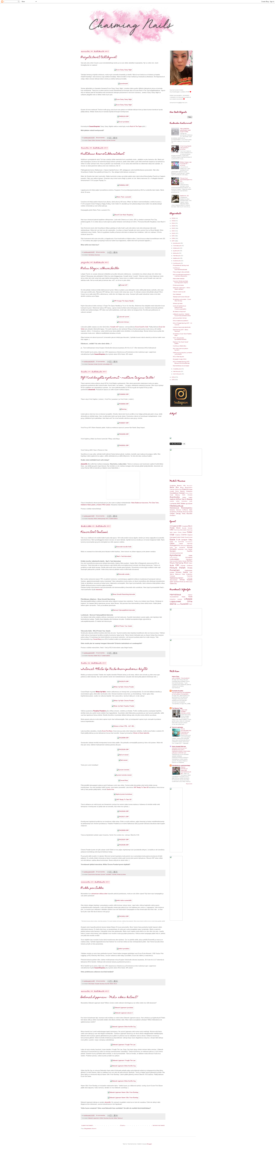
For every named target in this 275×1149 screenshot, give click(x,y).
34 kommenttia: (100, 1115)
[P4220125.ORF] (123, 799)
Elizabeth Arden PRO (179, 359)
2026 (173, 218)
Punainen (175, 570)
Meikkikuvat (174, 508)
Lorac (190, 501)
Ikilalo (184, 497)
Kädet (95, 655)
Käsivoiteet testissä (94, 532)
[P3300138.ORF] (123, 1060)
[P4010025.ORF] (123, 1092)
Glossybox (189, 491)
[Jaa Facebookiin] (114, 138)
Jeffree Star (180, 499)
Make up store (186, 503)
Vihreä (182, 580)
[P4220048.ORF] (123, 706)
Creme (184, 535)
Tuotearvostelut (113, 518)
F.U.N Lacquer (181, 540)
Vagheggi (189, 578)
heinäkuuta (177, 255)
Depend (189, 535)
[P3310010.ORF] (123, 610)
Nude (172, 565)
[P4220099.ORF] (123, 738)
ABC (180, 526)
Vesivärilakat (173, 580)
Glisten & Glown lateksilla (141, 733)
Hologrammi (175, 545)
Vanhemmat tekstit (159, 1125)
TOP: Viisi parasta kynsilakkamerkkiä (179, 338)
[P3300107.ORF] (123, 1013)
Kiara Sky (173, 547)
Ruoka (178, 604)
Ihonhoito (175, 497)
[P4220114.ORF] (123, 780)
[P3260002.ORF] (123, 394)
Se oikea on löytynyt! (179, 311)
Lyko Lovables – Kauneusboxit (181, 678)
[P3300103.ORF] (123, 1007)
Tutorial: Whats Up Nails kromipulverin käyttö (114, 669)
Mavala (184, 561)
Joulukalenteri (174, 596)
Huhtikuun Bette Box (179, 346)
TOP (190, 572)
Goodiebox (174, 493)
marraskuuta (177, 245)
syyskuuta (176, 250)
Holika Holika (188, 493)
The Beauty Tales (177, 708)
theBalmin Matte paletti (88, 505)
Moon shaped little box (179, 746)
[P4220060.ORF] (123, 948)
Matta (115, 1118)
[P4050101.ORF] (123, 70)
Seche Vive (110, 789)
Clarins (176, 489)
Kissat (183, 596)
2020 (173, 233)
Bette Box (174, 487)
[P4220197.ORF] (123, 839)
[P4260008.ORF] (123, 215)
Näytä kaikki (189, 783)
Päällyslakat (188, 570)
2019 (173, 236)
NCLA (99, 655)
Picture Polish (178, 567)
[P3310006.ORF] (123, 594)
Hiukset (97, 983)
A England (174, 526)
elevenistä (91, 389)
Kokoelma (182, 547)
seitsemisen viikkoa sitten (99, 893)
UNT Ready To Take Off (141, 787)
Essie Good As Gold (141, 327)
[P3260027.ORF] (123, 423)
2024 (173, 223)
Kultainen (181, 549)
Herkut (190, 595)
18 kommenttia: (100, 137)
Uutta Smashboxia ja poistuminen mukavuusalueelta (179, 307)
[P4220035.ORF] (123, 687)
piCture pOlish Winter (180, 318)
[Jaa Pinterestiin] (116, 138)
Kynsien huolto (181, 551)
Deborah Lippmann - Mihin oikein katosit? (109, 997)
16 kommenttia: (100, 516)
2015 (173, 379)
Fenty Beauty (180, 491)
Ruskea (172, 572)
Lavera (172, 501)
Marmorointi (174, 561)
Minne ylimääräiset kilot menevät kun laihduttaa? (186, 731)
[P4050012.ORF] (123, 185)
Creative (177, 535)
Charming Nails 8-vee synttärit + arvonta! (186, 147)
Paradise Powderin (99, 711)
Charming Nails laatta (180, 530)
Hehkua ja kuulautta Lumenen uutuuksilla (182, 353)
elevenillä (108, 1102)
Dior (180, 489)
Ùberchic (173, 583)
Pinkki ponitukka (92, 888)
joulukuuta (176, 243)
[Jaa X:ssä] (112, 138)
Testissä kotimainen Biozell (181, 297)
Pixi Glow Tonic (154, 503)
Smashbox (173, 511)
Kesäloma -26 (184, 195)
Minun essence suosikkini (180, 320)
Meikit (95, 518)
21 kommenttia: (100, 653)
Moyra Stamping (176, 563)
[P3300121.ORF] (123, 1097)
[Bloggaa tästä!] (110, 138)
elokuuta (176, 253)
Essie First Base (107, 731)
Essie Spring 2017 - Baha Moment (180, 330)
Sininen (113, 140)
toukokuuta (177, 260)
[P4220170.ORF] (123, 681)
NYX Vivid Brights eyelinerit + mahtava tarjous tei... (182, 275)
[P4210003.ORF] (123, 197)
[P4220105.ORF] (123, 770)
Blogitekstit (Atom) (90, 1128)
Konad (95, 364)
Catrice (172, 489)
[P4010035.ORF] (123, 434)
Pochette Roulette (177, 691)
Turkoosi (172, 576)
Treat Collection (187, 574)
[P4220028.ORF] (123, 830)
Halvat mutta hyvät (179, 292)
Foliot (171, 541)
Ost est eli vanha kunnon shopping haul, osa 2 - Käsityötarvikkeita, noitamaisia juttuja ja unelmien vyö (181, 750)
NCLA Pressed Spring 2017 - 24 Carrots (182, 323)
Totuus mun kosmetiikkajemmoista (186, 179)
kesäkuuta (176, 258)
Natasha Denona (175, 510)
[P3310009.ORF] (123, 626)
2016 (173, 377)
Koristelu (103, 140)
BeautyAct (189, 485)
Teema (172, 574)
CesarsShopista (94, 126)
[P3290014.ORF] (123, 322)
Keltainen (189, 545)
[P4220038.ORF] (123, 700)
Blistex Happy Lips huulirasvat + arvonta (185, 163)
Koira (190, 597)
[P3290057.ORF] (123, 317)
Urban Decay (175, 513)
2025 (173, 221)
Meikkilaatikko (186, 508)
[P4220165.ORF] (123, 811)
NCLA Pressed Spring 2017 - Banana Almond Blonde (181, 362)
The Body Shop (181, 511)
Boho (182, 487)
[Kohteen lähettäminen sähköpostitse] (108, 138)
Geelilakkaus (189, 541)
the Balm (173, 515)
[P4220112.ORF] (123, 775)
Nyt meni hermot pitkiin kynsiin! (180, 349)
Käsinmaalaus (173, 557)
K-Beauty (188, 499)
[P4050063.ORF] (123, 105)
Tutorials (114, 874)
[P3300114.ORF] (123, 1066)
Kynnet (108, 140)
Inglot (190, 497)
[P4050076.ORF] (123, 99)
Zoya (190, 581)
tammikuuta (177, 374)
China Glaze (182, 532)
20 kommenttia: (100, 981)
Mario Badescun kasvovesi (139, 503)
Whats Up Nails (101, 692)
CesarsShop (97, 639)
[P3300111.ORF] (123, 1026)
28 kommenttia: (100, 252)
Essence (185, 489)
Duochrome (91, 874)
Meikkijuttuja (101, 518)
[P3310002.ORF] (123, 547)
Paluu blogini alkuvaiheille (100, 268)
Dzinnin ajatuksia (177, 727)
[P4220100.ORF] (123, 749)
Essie (89, 140)
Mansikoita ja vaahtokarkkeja (181, 765)
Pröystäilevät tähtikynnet (99, 57)
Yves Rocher (187, 513)
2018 (173, 238)
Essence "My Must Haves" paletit (180, 342)
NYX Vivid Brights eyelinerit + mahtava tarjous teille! (118, 378)
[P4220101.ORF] (123, 755)
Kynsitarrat (175, 555)
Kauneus (97, 140)
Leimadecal (188, 557)
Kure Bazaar (188, 549)
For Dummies (179, 541)
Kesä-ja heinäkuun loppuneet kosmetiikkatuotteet (186, 770)
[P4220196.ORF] (123, 845)
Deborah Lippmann (93, 1118)
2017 (173, 241)
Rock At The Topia (135, 126)
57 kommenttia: (100, 872)
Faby (190, 540)
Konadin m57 (114, 327)
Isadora (172, 499)
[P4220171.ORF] (123, 816)
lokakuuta (176, 248)
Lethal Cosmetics (181, 501)
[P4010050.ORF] (123, 1081)
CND (89, 983)
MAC (178, 503)
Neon (190, 563)
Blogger (149, 1144)
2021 (173, 231)
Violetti (189, 580)
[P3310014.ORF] (123, 574)
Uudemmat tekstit (87, 1125)
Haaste (181, 543)
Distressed (173, 537)
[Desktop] (123, 409)
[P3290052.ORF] (123, 285)
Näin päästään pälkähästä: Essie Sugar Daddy (185, 130)
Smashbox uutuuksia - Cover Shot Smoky (182, 300)
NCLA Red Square (178, 356)
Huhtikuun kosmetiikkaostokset (102, 154)
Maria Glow (175, 676)
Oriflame (185, 510)
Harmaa (189, 543)
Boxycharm (188, 487)
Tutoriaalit (108, 874)
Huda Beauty (175, 495)
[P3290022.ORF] (123, 301)
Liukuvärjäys (106, 364)
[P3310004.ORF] (123, 556)
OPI (111, 364)
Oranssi (183, 565)
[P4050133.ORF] (123, 116)
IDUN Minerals (187, 495)
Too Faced (189, 511)
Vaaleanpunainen (176, 578)
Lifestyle (188, 599)
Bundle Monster (187, 528)
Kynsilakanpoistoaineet (176, 553)
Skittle (185, 572)
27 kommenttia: (100, 361)
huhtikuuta (177, 263)
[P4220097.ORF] (123, 726)
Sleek (190, 510)
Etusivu (122, 1125)
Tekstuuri (120, 1118)
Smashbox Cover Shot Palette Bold (182, 334)
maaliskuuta (177, 369)
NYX (107, 518)
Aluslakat (185, 526)
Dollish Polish (180, 537)
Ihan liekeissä (177, 294)
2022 (173, 228)
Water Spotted (174, 581)
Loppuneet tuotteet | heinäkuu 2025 (185, 711)
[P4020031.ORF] (123, 445)
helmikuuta (177, 371)
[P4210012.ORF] (123, 916)
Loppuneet (175, 601)
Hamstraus (91, 255)
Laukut (180, 599)
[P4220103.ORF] (123, 760)
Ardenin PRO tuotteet (103, 505)
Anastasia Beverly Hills (178, 485)
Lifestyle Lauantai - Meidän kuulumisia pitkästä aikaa (182, 314)
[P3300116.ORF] (123, 1044)
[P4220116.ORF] (123, 794)
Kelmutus (183, 545)
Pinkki (189, 568)
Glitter (93, 140)
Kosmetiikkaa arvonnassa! (181, 365)
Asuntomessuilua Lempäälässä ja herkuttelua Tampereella (181, 693)
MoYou (189, 561)
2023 (173, 226)
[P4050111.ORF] (123, 122)
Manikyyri (189, 559)
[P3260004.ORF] (123, 404)
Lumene (173, 503)
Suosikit (184, 604)
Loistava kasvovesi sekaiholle (181, 327)
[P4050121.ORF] (123, 83)
